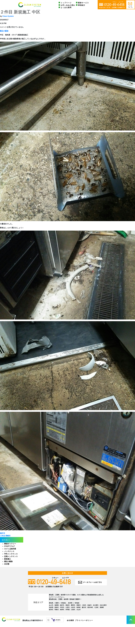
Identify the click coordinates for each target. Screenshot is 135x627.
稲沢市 (2, 533)
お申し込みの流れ (68, 5)
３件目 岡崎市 (5, 536)
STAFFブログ (9, 546)
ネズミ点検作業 (10, 549)
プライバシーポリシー (84, 620)
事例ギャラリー (10, 544)
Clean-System (8, 16)
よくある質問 (66, 7)
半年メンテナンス (11, 554)
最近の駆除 (4, 31)
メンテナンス (9, 551)
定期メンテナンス (11, 556)
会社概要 (70, 620)
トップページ (66, 3)
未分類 (6, 564)
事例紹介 (81, 5)
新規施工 (7, 559)
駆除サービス (83, 3)
